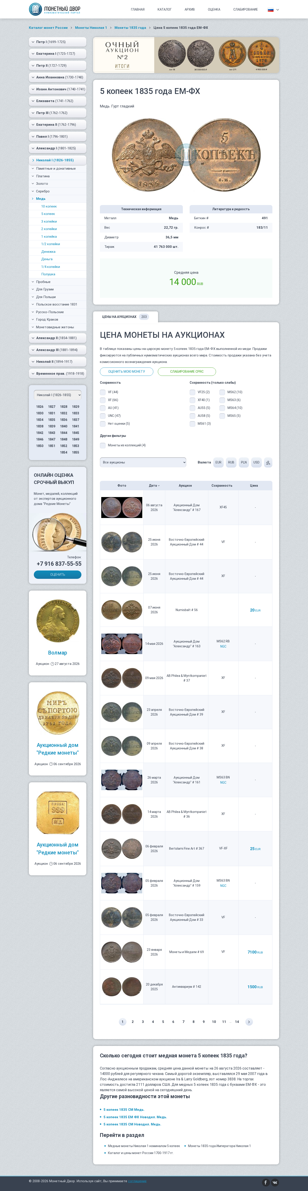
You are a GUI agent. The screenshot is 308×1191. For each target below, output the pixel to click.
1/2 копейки (50, 244)
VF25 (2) (204, 392)
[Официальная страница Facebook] (266, 1182)
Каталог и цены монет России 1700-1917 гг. (141, 1153)
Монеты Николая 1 (91, 28)
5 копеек (48, 214)
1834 (39, 420)
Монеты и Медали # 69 (186, 952)
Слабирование (245, 9)
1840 (63, 426)
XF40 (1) (204, 400)
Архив (190, 9)
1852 (63, 446)
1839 (51, 426)
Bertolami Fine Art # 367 (186, 848)
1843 (51, 433)
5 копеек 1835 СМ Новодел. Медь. (132, 1124)
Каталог (165, 9)
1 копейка (49, 237)
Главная (138, 9)
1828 (63, 406)
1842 (39, 433)
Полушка (48, 274)
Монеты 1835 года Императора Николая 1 (219, 1146)
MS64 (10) (235, 408)
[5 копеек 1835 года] (186, 154)
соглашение (137, 1181)
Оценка (214, 9)
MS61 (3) (204, 423)
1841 (75, 426)
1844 (63, 433)
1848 (63, 439)
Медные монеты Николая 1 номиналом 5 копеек (144, 1146)
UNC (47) (114, 416)
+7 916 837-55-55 (59, 564)
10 (214, 1022)
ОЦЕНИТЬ (57, 575)
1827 (51, 406)
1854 (63, 452)
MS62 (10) (235, 392)
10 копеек (49, 206)
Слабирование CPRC (187, 371)
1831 (51, 413)
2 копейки (49, 229)
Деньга (47, 259)
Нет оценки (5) (119, 423)
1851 (51, 446)
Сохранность (222, 485)
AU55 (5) (204, 408)
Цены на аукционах (124, 317)
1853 (75, 446)
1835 (51, 420)
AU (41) (113, 408)
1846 (39, 439)
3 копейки (49, 221)
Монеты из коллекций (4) (127, 445)
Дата (153, 485)
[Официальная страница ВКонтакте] (275, 1182)
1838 (39, 426)
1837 (75, 420)
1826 (39, 406)
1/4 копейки (50, 267)
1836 (63, 420)
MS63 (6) (234, 400)
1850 (39, 446)
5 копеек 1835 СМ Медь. (124, 1110)
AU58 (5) (204, 416)
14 (237, 1022)
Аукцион (186, 485)
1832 (63, 413)
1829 (75, 406)
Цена (254, 485)
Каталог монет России (48, 28)
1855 (75, 452)
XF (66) (113, 400)
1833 (75, 413)
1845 (75, 433)
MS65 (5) (234, 416)
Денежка (48, 252)
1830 (39, 413)
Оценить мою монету (126, 371)
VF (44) (113, 392)
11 (224, 1022)
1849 (75, 439)
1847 (51, 439)
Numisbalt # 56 (187, 610)
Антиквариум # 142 (186, 986)
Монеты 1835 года (130, 28)
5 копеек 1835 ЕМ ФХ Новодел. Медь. (135, 1117)
